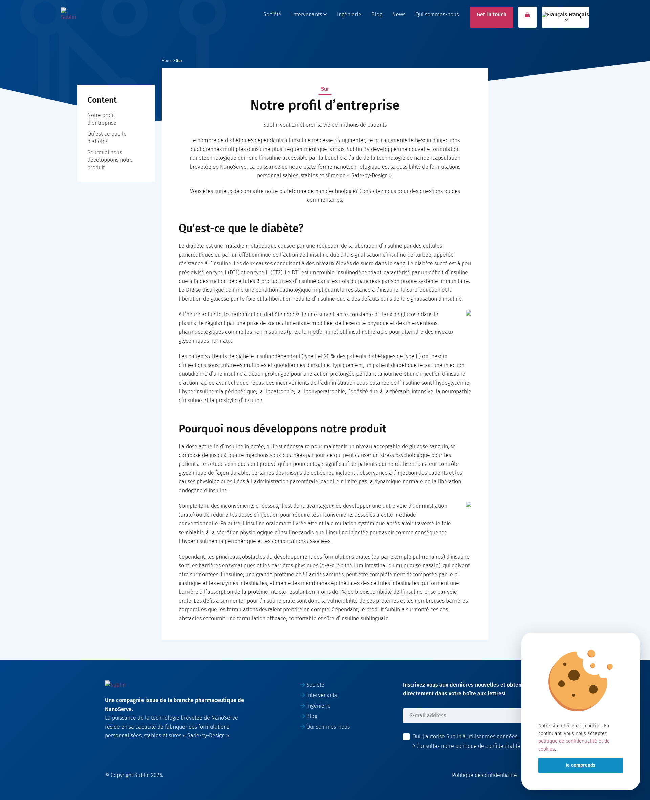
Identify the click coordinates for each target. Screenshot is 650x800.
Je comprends (580, 765)
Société (272, 14)
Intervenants (307, 14)
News (398, 14)
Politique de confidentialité (484, 775)
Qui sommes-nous (437, 14)
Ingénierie (349, 14)
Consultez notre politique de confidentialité (467, 746)
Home (167, 60)
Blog (376, 14)
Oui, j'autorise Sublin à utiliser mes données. (465, 736)
